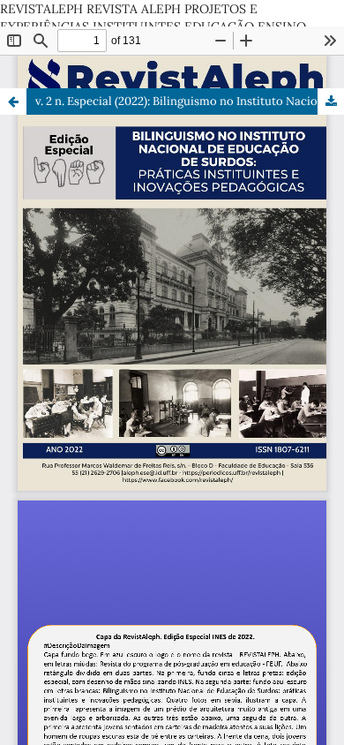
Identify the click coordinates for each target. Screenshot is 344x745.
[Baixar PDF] (331, 101)
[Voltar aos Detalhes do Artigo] (13, 101)
